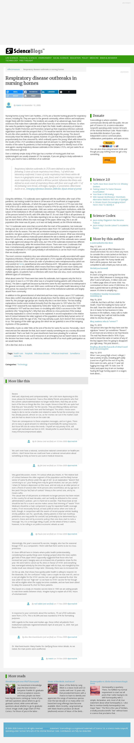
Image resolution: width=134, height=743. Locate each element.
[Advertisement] (67, 22)
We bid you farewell (99, 268)
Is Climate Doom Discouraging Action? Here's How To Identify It (109, 203)
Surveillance (75, 353)
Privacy (46, 728)
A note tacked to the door (101, 243)
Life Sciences (11, 58)
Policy (85, 58)
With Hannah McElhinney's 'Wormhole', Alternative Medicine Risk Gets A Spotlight (110, 198)
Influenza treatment (59, 353)
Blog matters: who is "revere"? (104, 321)
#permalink (72, 441)
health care (18, 353)
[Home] (25, 51)
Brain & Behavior (108, 58)
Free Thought (26, 60)
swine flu (17, 356)
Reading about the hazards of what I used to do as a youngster (108, 348)
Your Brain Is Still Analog (103, 194)
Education (75, 58)
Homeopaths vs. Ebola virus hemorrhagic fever (109, 682)
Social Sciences (61, 58)
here (21, 264)
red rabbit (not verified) (43, 603)
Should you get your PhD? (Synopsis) (22, 681)
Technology (11, 60)
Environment (45, 58)
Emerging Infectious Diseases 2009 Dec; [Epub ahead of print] (53, 188)
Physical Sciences (28, 58)
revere (18, 105)
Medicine (94, 58)
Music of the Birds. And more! (61, 681)
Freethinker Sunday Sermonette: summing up (105, 295)
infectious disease (42, 353)
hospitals (29, 353)
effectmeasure (13, 69)
